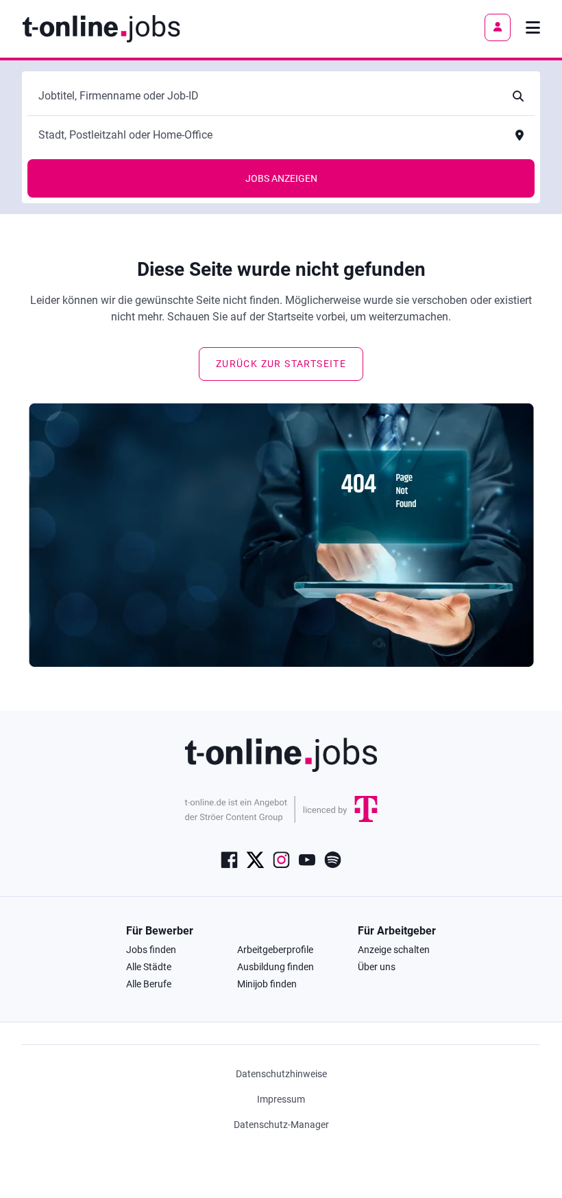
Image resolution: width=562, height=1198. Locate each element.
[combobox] (267, 96)
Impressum (281, 1099)
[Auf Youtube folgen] (307, 858)
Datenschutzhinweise (281, 1073)
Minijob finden (267, 983)
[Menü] (533, 27)
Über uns (376, 966)
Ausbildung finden (275, 966)
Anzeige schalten (394, 949)
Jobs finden (151, 949)
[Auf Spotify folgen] (332, 858)
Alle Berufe (148, 983)
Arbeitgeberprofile (275, 949)
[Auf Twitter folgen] (255, 858)
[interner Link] (101, 27)
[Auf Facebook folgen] (229, 858)
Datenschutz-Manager (281, 1124)
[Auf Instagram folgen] (281, 858)
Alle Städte (148, 966)
